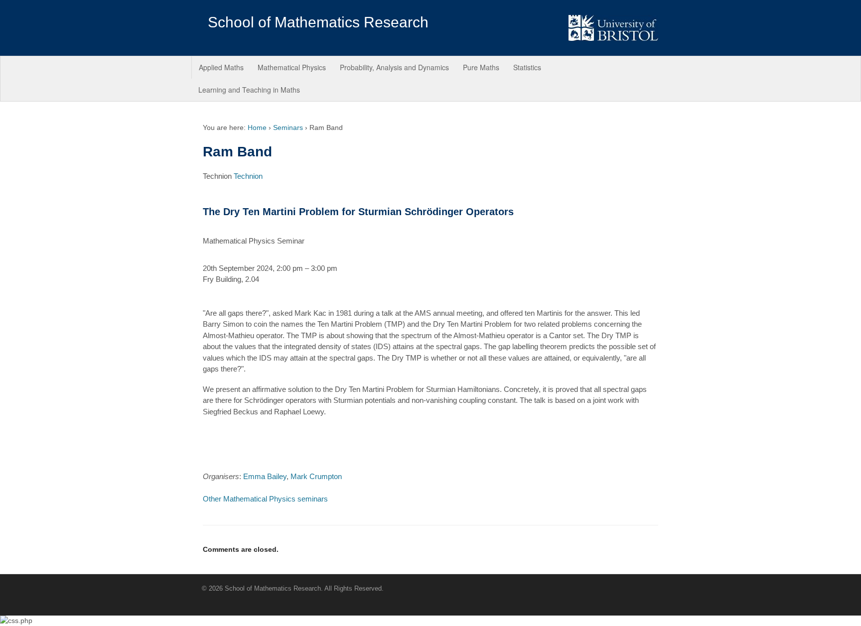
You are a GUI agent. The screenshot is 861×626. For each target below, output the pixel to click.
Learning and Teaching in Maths (249, 90)
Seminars (288, 127)
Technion (248, 176)
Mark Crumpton (316, 476)
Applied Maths (221, 67)
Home (257, 127)
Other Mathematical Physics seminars (265, 499)
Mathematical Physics (292, 67)
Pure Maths (481, 67)
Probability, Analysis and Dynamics (394, 67)
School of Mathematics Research (318, 22)
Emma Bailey (265, 476)
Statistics (527, 67)
